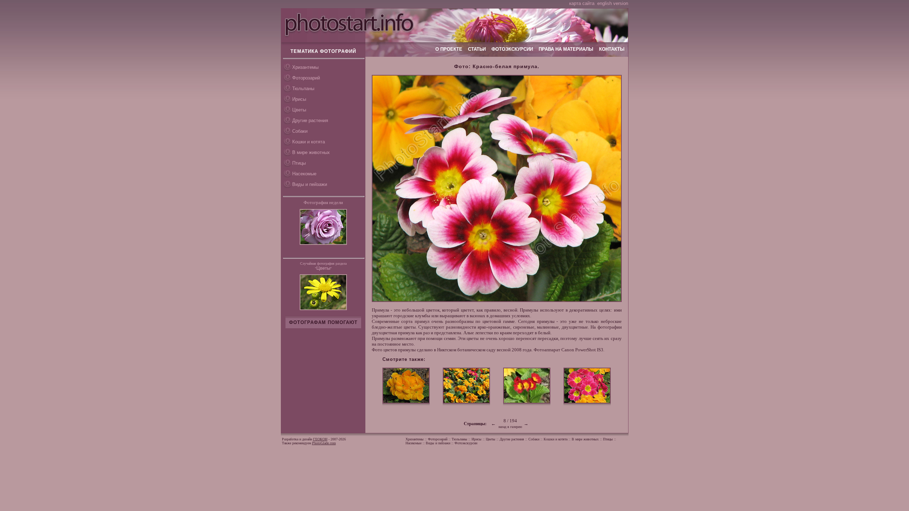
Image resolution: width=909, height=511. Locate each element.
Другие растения (310, 120)
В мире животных (311, 152)
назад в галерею (510, 427)
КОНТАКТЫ (612, 49)
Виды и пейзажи (309, 184)
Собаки (299, 131)
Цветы (299, 109)
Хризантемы (305, 67)
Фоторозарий (306, 78)
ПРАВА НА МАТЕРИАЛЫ (566, 49)
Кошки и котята (308, 141)
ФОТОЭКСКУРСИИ (512, 49)
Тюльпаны (303, 88)
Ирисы (299, 99)
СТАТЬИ (477, 49)
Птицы (299, 163)
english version (612, 3)
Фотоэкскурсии (465, 443)
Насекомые (304, 173)
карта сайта (581, 3)
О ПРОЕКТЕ (448, 49)
